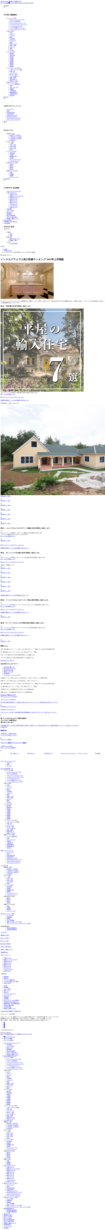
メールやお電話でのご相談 (11, 981)
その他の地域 (13, 243)
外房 (11, 234)
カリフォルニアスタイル (13, 118)
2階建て (12, 174)
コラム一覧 (4, 932)
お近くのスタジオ (12, 192)
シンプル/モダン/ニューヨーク (18, 29)
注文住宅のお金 (8, 670)
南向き (12, 167)
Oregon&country (11, 112)
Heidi (8, 111)
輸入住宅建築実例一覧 (7, 768)
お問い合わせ (7, 983)
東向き (12, 169)
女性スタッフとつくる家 (7, 913)
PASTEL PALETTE (12, 116)
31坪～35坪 (13, 145)
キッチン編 (10, 915)
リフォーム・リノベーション (12, 675)
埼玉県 (12, 56)
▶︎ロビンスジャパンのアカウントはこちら (12, 397)
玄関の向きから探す (12, 162)
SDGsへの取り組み (12, 217)
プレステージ (10, 109)
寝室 (11, 37)
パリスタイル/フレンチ (16, 26)
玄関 (11, 42)
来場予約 (6, 978)
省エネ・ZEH (13, 74)
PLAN (5, 121)
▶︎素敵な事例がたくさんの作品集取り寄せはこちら (15, 400)
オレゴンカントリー (15, 159)
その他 (12, 50)
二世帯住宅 (13, 90)
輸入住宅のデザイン (9, 668)
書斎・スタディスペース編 (14, 922)
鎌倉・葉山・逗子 (15, 238)
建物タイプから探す (12, 82)
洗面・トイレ (13, 43)
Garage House (10, 113)
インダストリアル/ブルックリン (18, 24)
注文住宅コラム (8, 250)
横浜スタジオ (13, 201)
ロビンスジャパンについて (14, 191)
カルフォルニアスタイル (13, 861)
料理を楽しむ (13, 79)
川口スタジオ (13, 204)
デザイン (9, 762)
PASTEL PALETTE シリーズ (14, 859)
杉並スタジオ (13, 199)
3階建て (12, 89)
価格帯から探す (11, 133)
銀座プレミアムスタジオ (16, 196)
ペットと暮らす (14, 76)
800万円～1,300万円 (15, 135)
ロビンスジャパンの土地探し (12, 1000)
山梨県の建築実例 (12, 929)
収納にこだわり (14, 81)
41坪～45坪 (13, 148)
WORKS (6, 5)
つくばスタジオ (14, 205)
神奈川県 (12, 55)
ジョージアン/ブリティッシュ (18, 23)
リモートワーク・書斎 (16, 69)
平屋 (11, 85)
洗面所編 (9, 917)
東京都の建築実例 (12, 928)
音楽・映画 (13, 77)
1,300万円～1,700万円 (16, 137)
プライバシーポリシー (10, 993)
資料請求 (6, 976)
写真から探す (10, 31)
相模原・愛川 (13, 240)
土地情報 (11, 221)
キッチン (12, 35)
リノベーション (8, 1226)
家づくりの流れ (5, 938)
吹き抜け (12, 95)
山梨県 (12, 61)
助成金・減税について (13, 218)
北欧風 (12, 158)
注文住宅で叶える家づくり (11, 1002)
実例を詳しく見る (5, 496)
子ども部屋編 (10, 920)
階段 (11, 48)
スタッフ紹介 (10, 210)
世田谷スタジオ (14, 197)
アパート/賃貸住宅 (15, 84)
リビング (12, 34)
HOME (5, 249)
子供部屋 (12, 39)
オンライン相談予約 (9, 980)
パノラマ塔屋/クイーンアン (17, 27)
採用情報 (9, 213)
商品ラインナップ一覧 (7, 850)
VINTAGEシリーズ (12, 115)
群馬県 (12, 63)
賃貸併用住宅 (13, 92)
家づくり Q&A (5, 941)
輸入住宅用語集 (11, 215)
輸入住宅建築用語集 (9, 1219)
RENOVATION (8, 220)
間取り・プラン (8, 672)
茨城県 (12, 60)
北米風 (12, 154)
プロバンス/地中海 (15, 21)
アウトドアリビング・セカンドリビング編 (18, 923)
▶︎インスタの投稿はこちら (8, 394)
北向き (12, 164)
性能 (8, 764)
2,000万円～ (13, 140)
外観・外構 (13, 45)
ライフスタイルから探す (13, 68)
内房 (11, 235)
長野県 (12, 64)
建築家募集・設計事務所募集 (12, 1003)
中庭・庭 (12, 71)
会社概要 (9, 209)
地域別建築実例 (8, 1208)
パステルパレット (15, 161)
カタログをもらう (26, 1034)
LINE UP (6, 97)
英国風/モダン (14, 156)
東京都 (12, 53)
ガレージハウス (14, 87)
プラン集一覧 (4, 865)
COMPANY (7, 178)
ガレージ (12, 47)
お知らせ (6, 992)
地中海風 (12, 153)
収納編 (8, 918)
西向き (12, 166)
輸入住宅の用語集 (5, 943)
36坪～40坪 (13, 146)
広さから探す (10, 141)
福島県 (12, 66)
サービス (9, 766)
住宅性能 (6, 673)
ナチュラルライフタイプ (13, 119)
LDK (11, 32)
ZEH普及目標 (7, 1006)
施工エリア (10, 212)
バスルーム (13, 40)
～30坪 (12, 143)
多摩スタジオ (10, 1178)
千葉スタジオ (13, 194)
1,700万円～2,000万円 (16, 138)
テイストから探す (12, 18)
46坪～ (12, 149)
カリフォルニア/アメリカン (17, 19)
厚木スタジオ (13, 202)
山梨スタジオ (13, 207)
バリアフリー (13, 72)
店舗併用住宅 (13, 93)
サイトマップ (7, 995)
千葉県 (12, 58)
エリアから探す (11, 51)
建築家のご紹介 (5, 935)
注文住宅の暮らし (9, 667)
